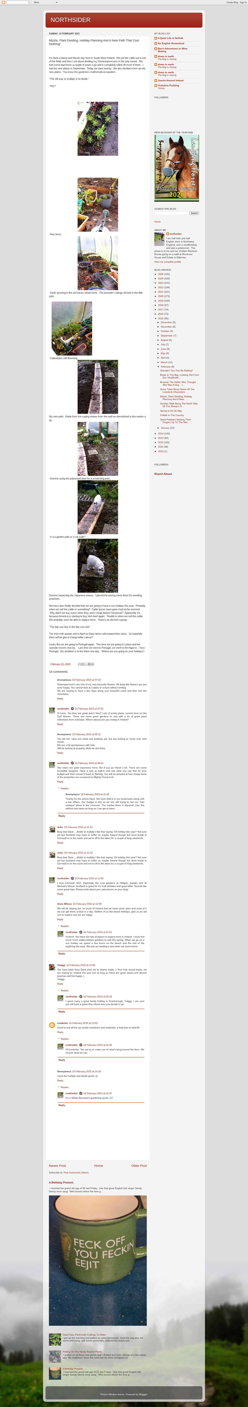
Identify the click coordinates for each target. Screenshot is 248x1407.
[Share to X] (86, 664)
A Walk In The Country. (172, 415)
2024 (161, 278)
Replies (65, 788)
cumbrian (62, 1023)
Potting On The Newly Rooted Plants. (82, 1352)
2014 (161, 433)
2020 (161, 296)
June (164, 349)
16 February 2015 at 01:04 (97, 1045)
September (167, 335)
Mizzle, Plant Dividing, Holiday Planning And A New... (176, 398)
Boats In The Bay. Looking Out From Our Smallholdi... (179, 376)
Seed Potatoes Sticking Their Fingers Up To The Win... (175, 421)
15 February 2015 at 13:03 (83, 1023)
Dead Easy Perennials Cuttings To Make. (84, 1335)
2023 (161, 283)
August (165, 340)
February (166, 366)
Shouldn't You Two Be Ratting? (176, 370)
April (163, 358)
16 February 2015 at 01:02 (97, 996)
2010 (161, 451)
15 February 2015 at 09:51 (89, 763)
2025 (161, 274)
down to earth (166, 56)
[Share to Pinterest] (92, 664)
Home (98, 1165)
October (165, 331)
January (165, 428)
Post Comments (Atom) (76, 1172)
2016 (161, 314)
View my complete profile (167, 262)
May (163, 353)
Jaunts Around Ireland (171, 80)
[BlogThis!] (83, 664)
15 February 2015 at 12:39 (87, 904)
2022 (161, 287)
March (164, 362)
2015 (161, 318)
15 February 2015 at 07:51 (89, 708)
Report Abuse (163, 473)
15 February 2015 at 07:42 (86, 680)
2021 (161, 292)
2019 (161, 301)
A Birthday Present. (61, 1182)
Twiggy (61, 965)
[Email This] (79, 664)
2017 (161, 309)
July (163, 344)
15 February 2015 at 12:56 (80, 965)
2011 (161, 447)
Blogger (143, 1394)
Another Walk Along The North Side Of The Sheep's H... (179, 405)
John (60, 827)
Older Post (139, 1165)
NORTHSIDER (71, 19)
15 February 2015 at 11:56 (89, 878)
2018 (161, 305)
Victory (161, 88)
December (167, 322)
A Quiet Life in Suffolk (170, 38)
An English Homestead (171, 43)
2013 (161, 438)
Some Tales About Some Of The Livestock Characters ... (177, 390)
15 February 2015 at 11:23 (78, 853)
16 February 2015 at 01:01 (97, 932)
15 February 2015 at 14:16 (86, 1071)
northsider (63, 708)
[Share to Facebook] (89, 664)
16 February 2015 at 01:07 (97, 1093)
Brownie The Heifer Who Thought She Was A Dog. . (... (178, 383)
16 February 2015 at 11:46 (95, 794)
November (167, 326)
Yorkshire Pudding (168, 85)
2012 (161, 442)
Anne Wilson (64, 904)
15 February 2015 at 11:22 (78, 827)
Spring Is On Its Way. (171, 411)
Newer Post (57, 1165)
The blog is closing (167, 59)
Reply (60, 698)
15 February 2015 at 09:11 (86, 734)
